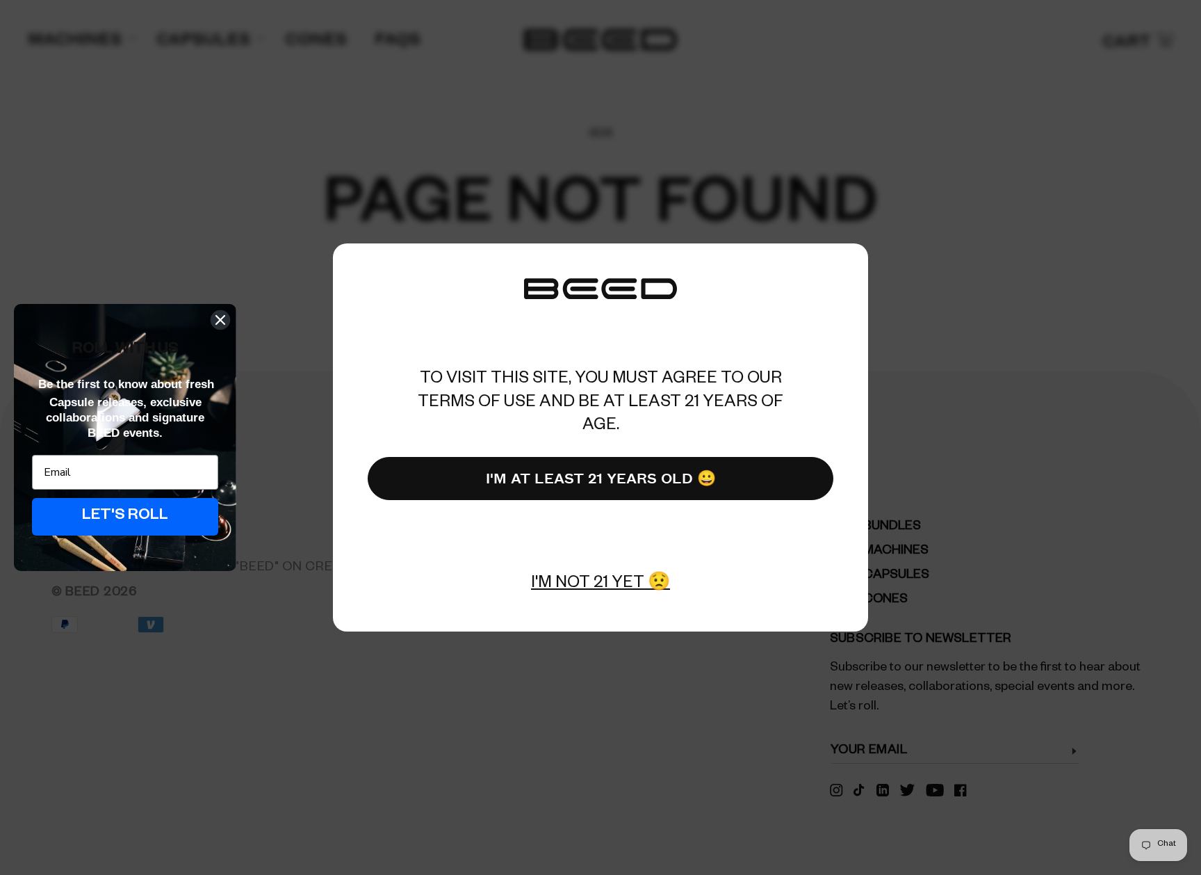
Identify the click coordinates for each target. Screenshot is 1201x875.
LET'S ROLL (125, 516)
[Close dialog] (220, 320)
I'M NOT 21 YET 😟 (600, 585)
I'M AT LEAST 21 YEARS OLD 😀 (601, 478)
